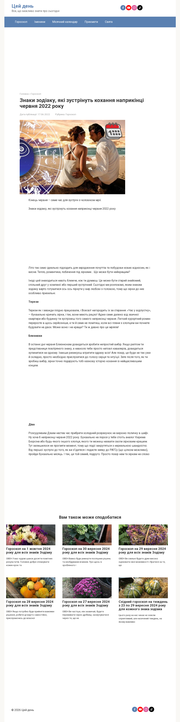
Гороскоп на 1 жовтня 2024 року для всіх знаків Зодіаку (29, 550)
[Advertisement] (90, 57)
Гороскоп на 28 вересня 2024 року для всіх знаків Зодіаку (29, 603)
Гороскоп (21, 21)
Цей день (23, 6)
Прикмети (91, 21)
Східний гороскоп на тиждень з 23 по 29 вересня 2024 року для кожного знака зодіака (143, 605)
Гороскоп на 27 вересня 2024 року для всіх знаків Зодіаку (86, 603)
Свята (108, 21)
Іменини (39, 21)
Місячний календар (65, 21)
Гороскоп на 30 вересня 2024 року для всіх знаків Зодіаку (86, 550)
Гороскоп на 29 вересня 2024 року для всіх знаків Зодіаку (142, 550)
